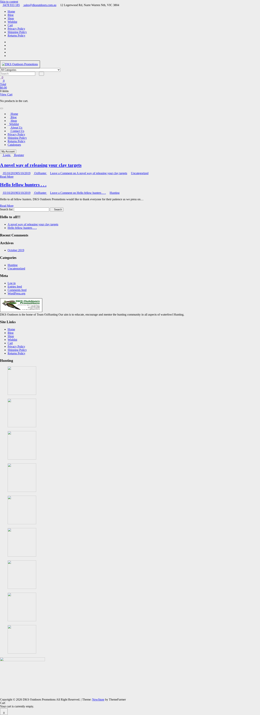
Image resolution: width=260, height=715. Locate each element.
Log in (12, 283)
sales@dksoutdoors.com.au (39, 5)
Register (18, 155)
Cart (10, 25)
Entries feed (15, 286)
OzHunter (40, 173)
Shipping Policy (17, 32)
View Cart (6, 94)
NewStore (98, 699)
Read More (7, 176)
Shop (11, 18)
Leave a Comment (88, 173)
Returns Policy (16, 35)
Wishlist (12, 21)
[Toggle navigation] (1, 108)
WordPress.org (16, 293)
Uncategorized (139, 173)
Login (6, 155)
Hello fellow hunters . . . (23, 184)
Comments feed (17, 290)
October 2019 (16, 250)
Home (11, 11)
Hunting (115, 192)
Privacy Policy (16, 28)
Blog (11, 15)
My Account (8, 151)
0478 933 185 (11, 5)
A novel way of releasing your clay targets (40, 165)
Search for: (6, 209)
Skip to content (9, 1)
